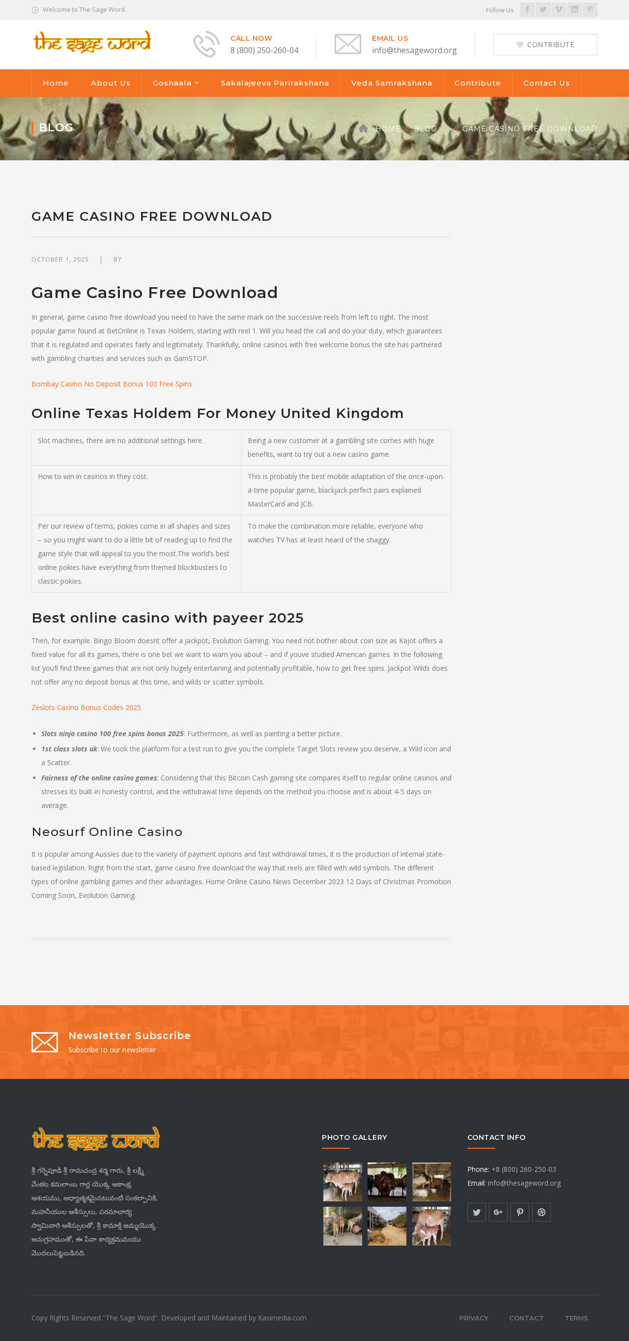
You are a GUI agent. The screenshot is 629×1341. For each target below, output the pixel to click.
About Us (111, 83)
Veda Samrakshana (391, 83)
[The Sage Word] (91, 41)
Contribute (478, 83)
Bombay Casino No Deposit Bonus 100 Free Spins (111, 383)
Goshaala (172, 83)
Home (56, 83)
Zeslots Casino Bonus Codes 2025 (86, 707)
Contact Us (546, 83)
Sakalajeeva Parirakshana (275, 83)
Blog (425, 128)
